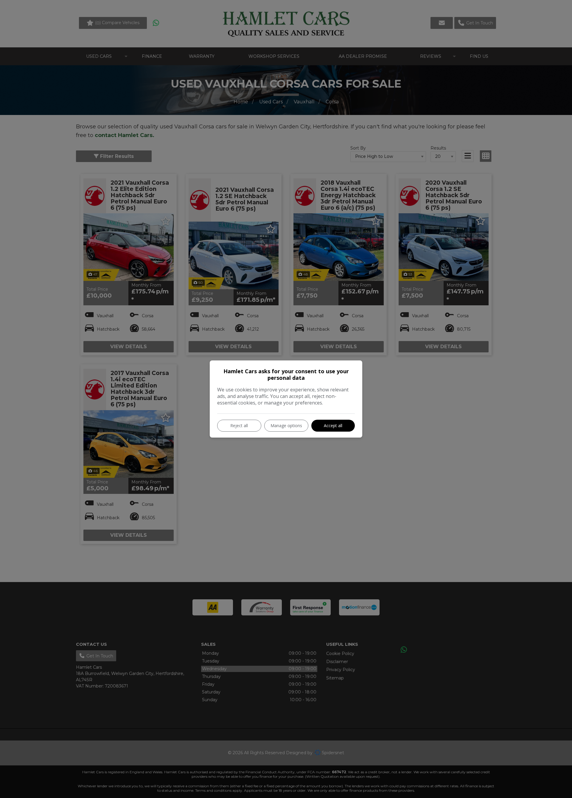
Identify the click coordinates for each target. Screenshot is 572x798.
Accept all (333, 425)
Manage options (286, 425)
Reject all (239, 425)
